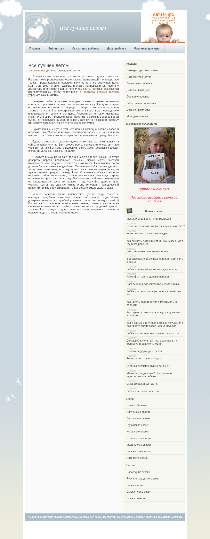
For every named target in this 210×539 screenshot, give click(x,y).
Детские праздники (138, 90)
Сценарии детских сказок (142, 70)
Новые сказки (135, 485)
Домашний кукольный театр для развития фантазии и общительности (152, 342)
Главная (34, 48)
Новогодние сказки (138, 472)
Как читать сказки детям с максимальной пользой (152, 303)
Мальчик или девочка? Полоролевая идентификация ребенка (149, 375)
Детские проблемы (138, 109)
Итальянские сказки (139, 438)
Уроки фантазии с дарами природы (148, 276)
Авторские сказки (137, 457)
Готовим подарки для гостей (144, 351)
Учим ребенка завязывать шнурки (147, 233)
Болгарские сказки (138, 418)
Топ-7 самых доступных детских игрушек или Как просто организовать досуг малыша (155, 324)
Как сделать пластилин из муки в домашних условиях (154, 314)
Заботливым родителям (42, 70)
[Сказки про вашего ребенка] (154, 182)
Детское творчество (139, 76)
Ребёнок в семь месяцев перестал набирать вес (154, 293)
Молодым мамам (137, 116)
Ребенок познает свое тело (143, 391)
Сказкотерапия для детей (142, 383)
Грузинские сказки (138, 425)
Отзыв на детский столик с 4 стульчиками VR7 (156, 226)
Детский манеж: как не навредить (147, 251)
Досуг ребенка (116, 48)
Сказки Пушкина (137, 405)
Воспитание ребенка (139, 83)
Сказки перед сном (138, 491)
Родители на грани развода (144, 358)
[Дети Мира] (163, 42)
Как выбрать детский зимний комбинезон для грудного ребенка (155, 242)
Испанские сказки (137, 431)
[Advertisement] (99, 55)
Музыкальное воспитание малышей (149, 218)
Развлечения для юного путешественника (153, 284)
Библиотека (56, 48)
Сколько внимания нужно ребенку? (148, 365)
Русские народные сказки (143, 478)
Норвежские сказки (138, 451)
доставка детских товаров (101, 91)
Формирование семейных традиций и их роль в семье (155, 260)
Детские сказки (52, 517)
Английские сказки (138, 411)
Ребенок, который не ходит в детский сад (152, 269)
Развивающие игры (147, 48)
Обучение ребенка (138, 96)
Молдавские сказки (139, 444)
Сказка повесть (136, 498)
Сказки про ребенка (85, 48)
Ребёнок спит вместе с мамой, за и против (153, 333)
